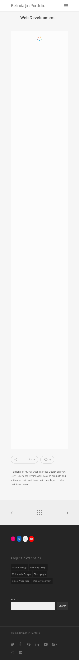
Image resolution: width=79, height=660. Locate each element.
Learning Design (38, 567)
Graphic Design (19, 567)
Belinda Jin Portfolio (28, 5)
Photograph (40, 574)
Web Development (42, 581)
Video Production (21, 581)
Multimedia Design (21, 574)
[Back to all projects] (39, 511)
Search (14, 599)
